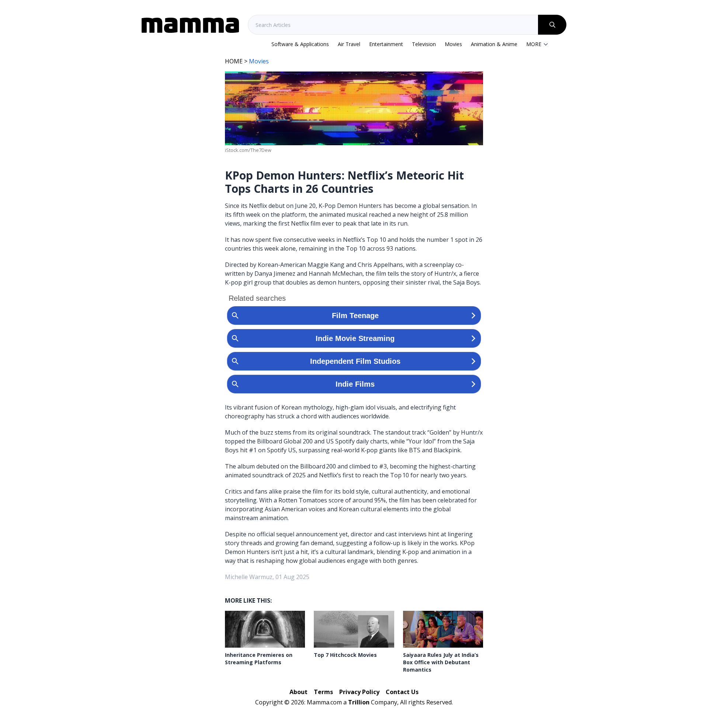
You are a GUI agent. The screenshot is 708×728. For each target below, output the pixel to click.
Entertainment (386, 44)
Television (424, 44)
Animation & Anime (494, 44)
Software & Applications (300, 44)
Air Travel (349, 44)
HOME (234, 61)
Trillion (358, 702)
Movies (453, 44)
